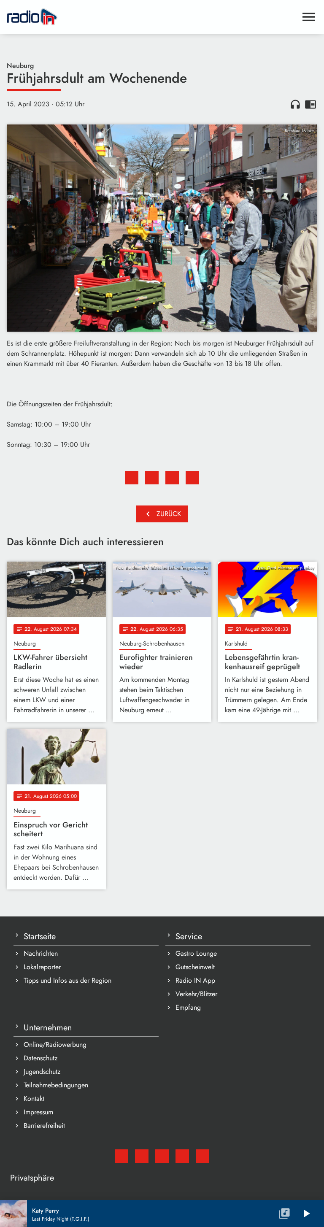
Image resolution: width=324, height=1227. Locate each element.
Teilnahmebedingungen (56, 1085)
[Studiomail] (121, 1156)
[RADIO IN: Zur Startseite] (152, 16)
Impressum (38, 1112)
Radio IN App (195, 980)
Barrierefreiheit (44, 1125)
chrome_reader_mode (310, 104)
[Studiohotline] (202, 1156)
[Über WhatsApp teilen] (172, 477)
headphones (295, 104)
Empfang (188, 1007)
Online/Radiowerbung (55, 1044)
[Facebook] (141, 1156)
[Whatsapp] (182, 1156)
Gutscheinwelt (195, 967)
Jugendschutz (42, 1071)
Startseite (40, 936)
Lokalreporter (42, 967)
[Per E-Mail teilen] (192, 477)
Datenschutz (40, 1058)
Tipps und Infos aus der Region (67, 980)
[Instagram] (162, 1156)
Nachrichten (41, 953)
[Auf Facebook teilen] (131, 477)
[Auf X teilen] (152, 477)
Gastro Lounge (196, 953)
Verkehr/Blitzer (196, 994)
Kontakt (34, 1098)
